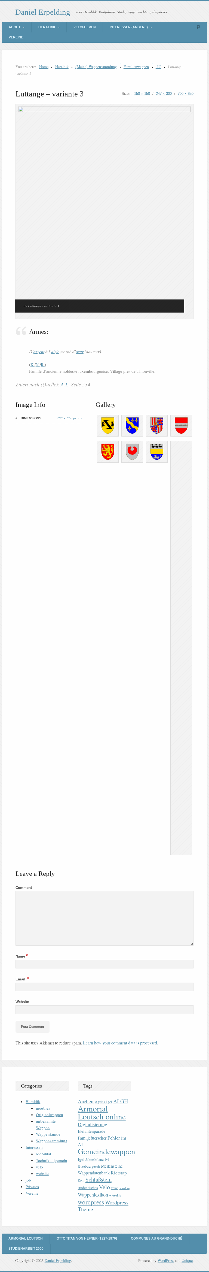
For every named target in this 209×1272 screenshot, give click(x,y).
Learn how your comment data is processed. (120, 1043)
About (14, 27)
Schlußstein (98, 1179)
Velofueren (84, 27)
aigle (55, 351)
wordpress (91, 1202)
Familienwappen (136, 66)
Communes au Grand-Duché (156, 1238)
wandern (124, 1188)
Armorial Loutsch (25, 1238)
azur (80, 351)
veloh (114, 1188)
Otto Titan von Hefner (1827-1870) (87, 1238)
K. (32, 364)
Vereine (16, 37)
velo (39, 1167)
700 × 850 (185, 94)
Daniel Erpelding (42, 12)
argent (38, 351)
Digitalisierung (92, 1124)
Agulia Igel (103, 1101)
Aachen (86, 1101)
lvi (107, 1159)
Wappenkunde (48, 1134)
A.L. (65, 384)
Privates (32, 1186)
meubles (43, 1108)
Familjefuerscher (92, 1138)
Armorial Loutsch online (102, 1112)
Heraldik (47, 27)
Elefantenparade (91, 1131)
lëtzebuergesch (89, 1166)
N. (38, 364)
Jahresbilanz (94, 1159)
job (28, 1180)
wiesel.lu (115, 1195)
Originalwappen (49, 1114)
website (42, 1173)
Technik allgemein (51, 1160)
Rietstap (119, 1173)
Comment (24, 888)
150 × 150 (142, 94)
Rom (81, 1180)
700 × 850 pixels (69, 418)
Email (22, 979)
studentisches (88, 1187)
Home (43, 66)
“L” (158, 66)
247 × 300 (164, 94)
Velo (104, 1187)
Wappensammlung (51, 1140)
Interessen (34, 1147)
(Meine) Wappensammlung (96, 66)
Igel (81, 1159)
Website (22, 1002)
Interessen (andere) (129, 27)
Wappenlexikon (93, 1194)
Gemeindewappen (106, 1151)
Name (22, 956)
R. (43, 364)
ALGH (120, 1101)
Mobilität (43, 1153)
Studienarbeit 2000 (26, 1248)
